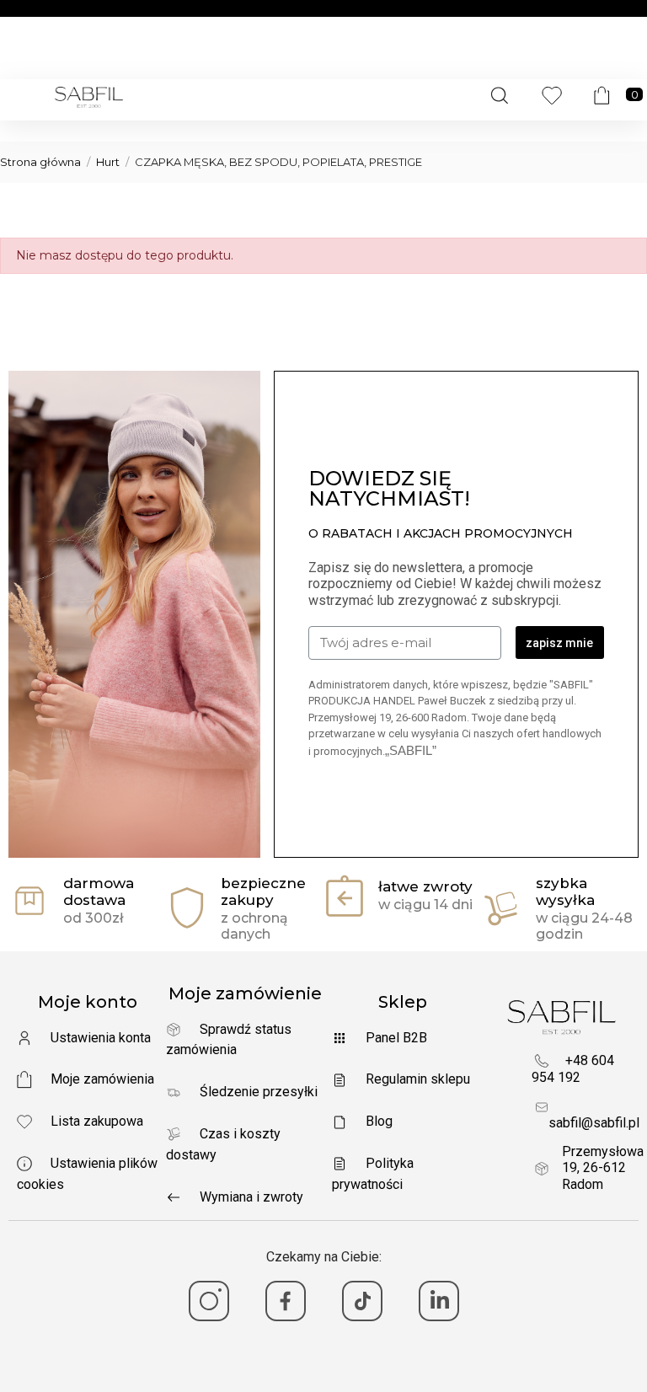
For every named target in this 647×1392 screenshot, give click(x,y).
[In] (439, 1301)
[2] (285, 1301)
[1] (209, 1301)
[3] (362, 1301)
